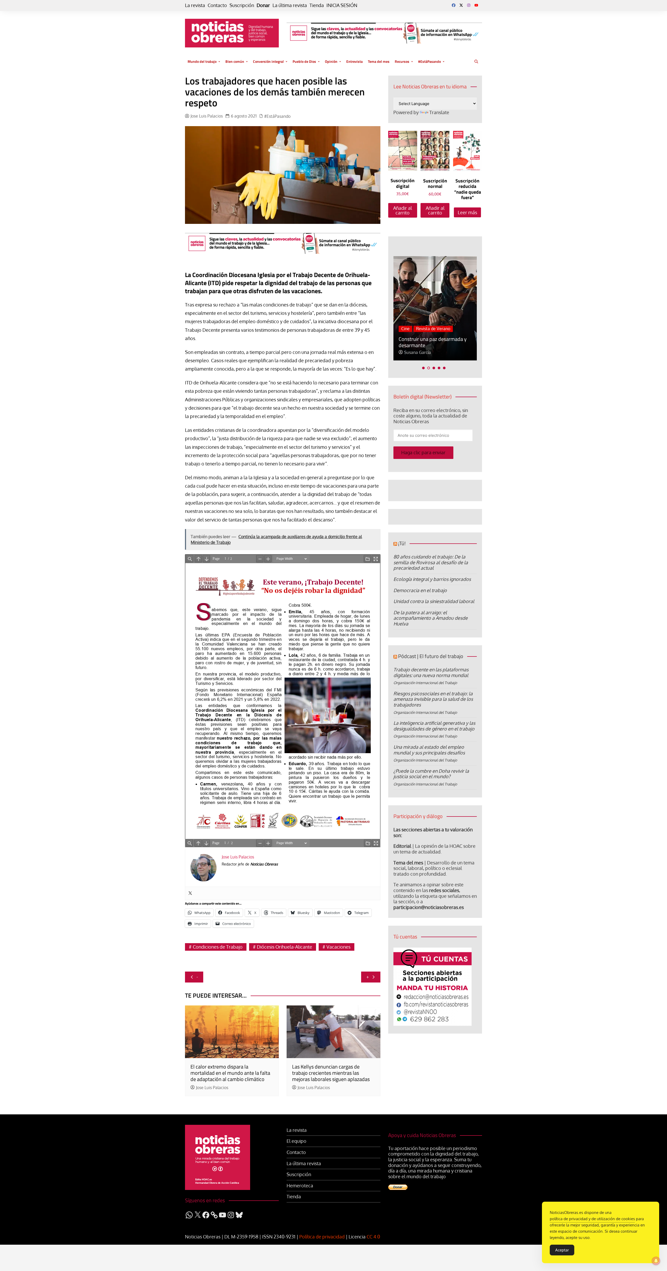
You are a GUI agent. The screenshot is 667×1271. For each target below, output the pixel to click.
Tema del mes (379, 61)
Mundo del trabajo (202, 61)
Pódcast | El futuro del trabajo (430, 656)
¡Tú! (402, 543)
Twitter (461, 5)
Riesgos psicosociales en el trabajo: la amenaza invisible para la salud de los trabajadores (433, 699)
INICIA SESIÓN (341, 5)
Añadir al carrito (402, 210)
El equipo (296, 1141)
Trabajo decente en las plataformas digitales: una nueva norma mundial (430, 672)
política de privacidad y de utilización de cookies (592, 1218)
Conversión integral (268, 61)
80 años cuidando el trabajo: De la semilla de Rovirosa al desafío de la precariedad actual (430, 562)
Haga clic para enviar (423, 452)
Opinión (331, 61)
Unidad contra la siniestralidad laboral (433, 601)
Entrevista (354, 61)
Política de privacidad (322, 1236)
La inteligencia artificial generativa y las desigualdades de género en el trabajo (434, 726)
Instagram (469, 5)
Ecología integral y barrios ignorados (432, 579)
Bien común (234, 61)
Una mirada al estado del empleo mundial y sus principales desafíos (429, 750)
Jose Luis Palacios (206, 116)
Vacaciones (338, 947)
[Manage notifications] (656, 1261)
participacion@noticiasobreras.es (428, 907)
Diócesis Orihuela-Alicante (284, 947)
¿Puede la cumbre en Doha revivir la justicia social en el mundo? (431, 773)
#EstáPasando (429, 61)
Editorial (402, 846)
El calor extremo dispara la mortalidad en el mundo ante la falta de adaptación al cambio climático (230, 1073)
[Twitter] (190, 893)
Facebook (453, 5)
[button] (423, 368)
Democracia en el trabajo (420, 590)
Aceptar (562, 1250)
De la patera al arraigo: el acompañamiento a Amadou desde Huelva (430, 618)
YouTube (476, 5)
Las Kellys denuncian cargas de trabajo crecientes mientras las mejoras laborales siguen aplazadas (331, 1073)
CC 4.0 (373, 1236)
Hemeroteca (300, 1185)
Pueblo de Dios (304, 61)
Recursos (402, 61)
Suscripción (242, 5)
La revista (195, 5)
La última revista (290, 5)
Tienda (317, 5)
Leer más (467, 212)
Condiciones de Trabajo (218, 947)
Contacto (217, 5)
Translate (439, 112)
